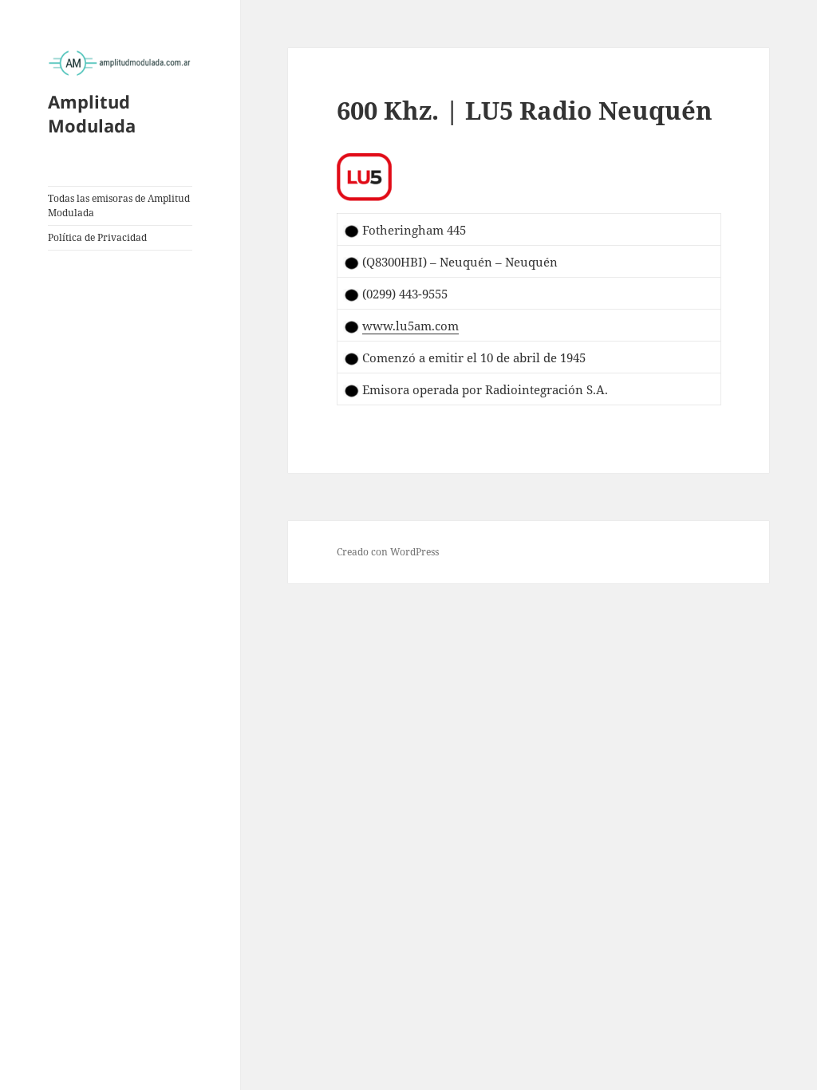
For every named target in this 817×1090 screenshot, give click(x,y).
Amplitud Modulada (92, 113)
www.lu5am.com (410, 326)
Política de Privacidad (97, 237)
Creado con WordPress (388, 552)
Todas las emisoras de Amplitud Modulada (119, 205)
